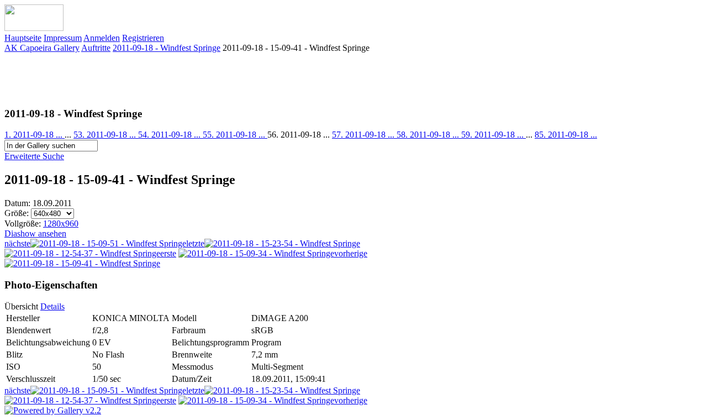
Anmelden (101, 38)
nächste (17, 243)
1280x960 (60, 223)
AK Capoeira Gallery (42, 48)
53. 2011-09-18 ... (105, 134)
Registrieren (143, 38)
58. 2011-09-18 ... (429, 134)
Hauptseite (22, 38)
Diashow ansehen (35, 233)
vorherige (350, 253)
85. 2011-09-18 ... (566, 134)
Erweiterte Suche (34, 156)
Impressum (63, 38)
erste (168, 253)
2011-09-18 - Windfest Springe (166, 48)
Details (52, 306)
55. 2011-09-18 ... (235, 134)
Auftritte (95, 48)
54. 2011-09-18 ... (170, 134)
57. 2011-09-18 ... (364, 134)
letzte (195, 243)
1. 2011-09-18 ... (34, 134)
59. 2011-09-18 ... (493, 134)
